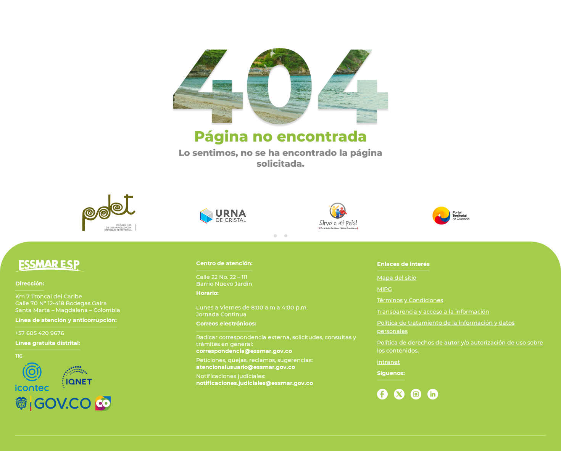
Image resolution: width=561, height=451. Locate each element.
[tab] (275, 235)
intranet (388, 362)
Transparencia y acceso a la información (433, 311)
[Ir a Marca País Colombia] (103, 403)
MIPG (384, 289)
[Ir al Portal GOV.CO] (53, 403)
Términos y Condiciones (410, 300)
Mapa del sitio (396, 277)
